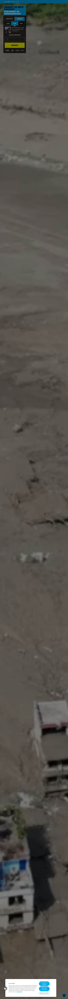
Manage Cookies (44, 993)
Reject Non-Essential (44, 988)
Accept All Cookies (44, 983)
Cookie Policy (19, 991)
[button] (5, 988)
